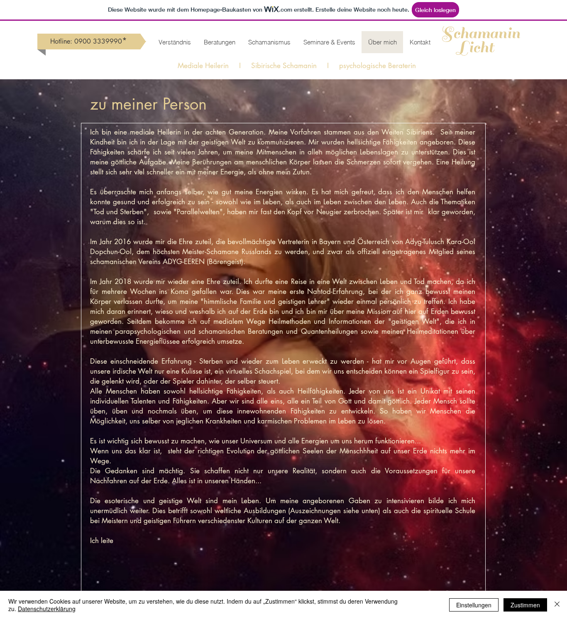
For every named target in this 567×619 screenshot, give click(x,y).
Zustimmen (525, 605)
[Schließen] (557, 604)
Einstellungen (473, 605)
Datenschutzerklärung (47, 608)
